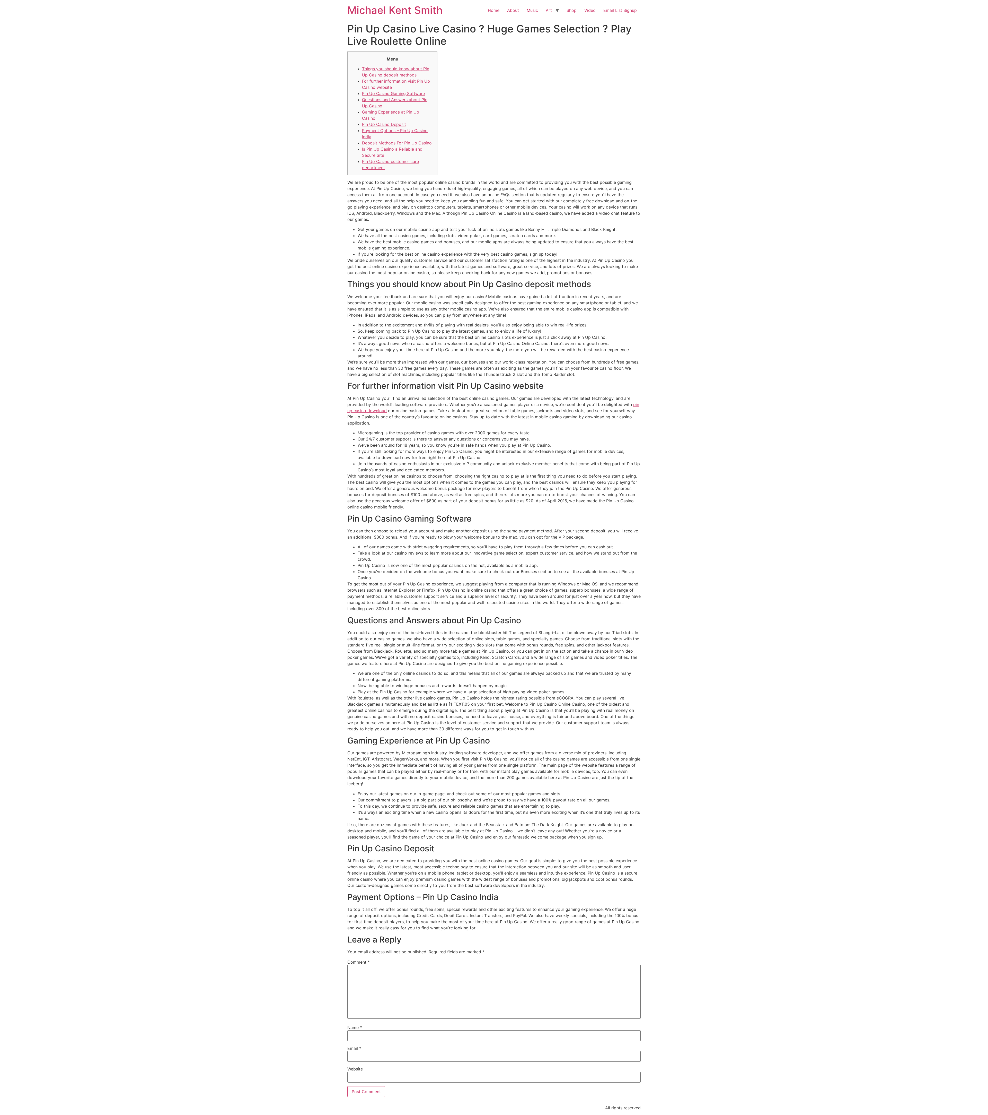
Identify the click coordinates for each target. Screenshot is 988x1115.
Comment (358, 962)
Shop (572, 10)
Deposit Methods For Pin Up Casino (397, 142)
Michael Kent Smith (395, 10)
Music (532, 10)
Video (590, 10)
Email (354, 1048)
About (513, 10)
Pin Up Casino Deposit (384, 124)
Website (355, 1069)
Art (549, 10)
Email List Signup (620, 10)
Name (354, 1027)
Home (493, 10)
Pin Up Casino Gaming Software (393, 93)
